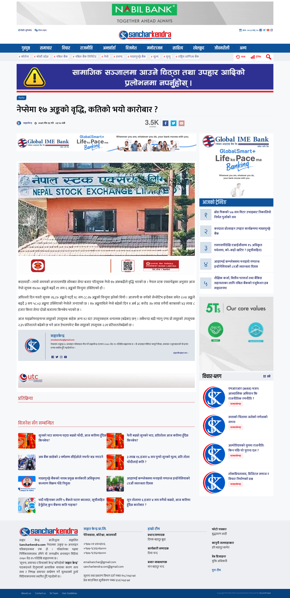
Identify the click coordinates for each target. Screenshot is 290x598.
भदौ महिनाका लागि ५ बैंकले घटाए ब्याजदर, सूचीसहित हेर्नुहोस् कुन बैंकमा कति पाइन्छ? (72, 502)
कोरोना (25, 56)
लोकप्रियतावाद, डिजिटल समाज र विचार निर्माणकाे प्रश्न (248, 476)
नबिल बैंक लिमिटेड (85, 56)
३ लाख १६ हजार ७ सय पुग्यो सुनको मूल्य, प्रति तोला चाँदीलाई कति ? (158, 459)
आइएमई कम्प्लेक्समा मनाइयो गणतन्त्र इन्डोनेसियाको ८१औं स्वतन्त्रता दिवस (158, 481)
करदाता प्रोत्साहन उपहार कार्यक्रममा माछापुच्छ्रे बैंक (242, 231)
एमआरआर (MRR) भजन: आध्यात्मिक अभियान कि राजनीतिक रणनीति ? (243, 393)
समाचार (46, 48)
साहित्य (178, 48)
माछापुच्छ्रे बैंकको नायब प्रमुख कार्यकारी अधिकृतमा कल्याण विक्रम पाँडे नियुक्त (69, 481)
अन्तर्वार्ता (109, 48)
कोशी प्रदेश (42, 56)
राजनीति (86, 48)
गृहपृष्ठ (26, 48)
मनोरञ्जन (155, 48)
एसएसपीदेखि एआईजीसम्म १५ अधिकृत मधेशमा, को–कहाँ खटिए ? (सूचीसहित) (238, 247)
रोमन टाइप (42, 30)
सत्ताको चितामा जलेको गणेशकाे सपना (247, 419)
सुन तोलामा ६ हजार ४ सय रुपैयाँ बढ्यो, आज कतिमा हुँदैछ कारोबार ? (158, 502)
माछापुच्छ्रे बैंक (138, 56)
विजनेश (131, 48)
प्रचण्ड (119, 56)
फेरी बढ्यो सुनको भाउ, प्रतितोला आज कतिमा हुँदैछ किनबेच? (157, 438)
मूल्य (155, 56)
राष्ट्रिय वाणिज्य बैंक (188, 56)
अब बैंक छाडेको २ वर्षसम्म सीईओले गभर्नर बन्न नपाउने (71, 457)
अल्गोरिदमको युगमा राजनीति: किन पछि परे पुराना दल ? (246, 448)
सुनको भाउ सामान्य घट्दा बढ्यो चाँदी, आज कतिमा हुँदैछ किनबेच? (72, 438)
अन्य (243, 48)
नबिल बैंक (62, 56)
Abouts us (26, 593)
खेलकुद (198, 48)
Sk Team (54, 593)
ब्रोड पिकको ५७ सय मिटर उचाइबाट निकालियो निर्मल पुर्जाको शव (242, 214)
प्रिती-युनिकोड (26, 30)
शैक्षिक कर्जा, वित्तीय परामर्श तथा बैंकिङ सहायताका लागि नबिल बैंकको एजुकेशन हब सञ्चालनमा (241, 283)
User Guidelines (69, 593)
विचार (66, 48)
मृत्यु (168, 56)
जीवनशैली (221, 48)
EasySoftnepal (265, 593)
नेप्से (106, 56)
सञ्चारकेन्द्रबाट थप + (180, 353)
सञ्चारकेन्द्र (27, 123)
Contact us (40, 593)
